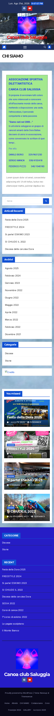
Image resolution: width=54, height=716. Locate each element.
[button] (45, 47)
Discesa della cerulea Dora (19, 249)
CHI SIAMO (24, 703)
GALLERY (27, 710)
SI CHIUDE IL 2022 (15, 241)
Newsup (43, 693)
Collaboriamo (37, 703)
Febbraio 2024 (13, 275)
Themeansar (26, 696)
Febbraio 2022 (12, 327)
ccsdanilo (35, 422)
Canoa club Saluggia (27, 37)
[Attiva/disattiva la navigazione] (25, 47)
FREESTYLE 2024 (14, 227)
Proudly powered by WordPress (19, 693)
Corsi (47, 703)
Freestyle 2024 (14, 710)
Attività (15, 703)
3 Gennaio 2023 (18, 485)
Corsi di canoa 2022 (12, 610)
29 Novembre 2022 (19, 516)
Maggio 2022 (12, 305)
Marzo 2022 (11, 319)
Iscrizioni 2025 (39, 710)
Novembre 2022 (13, 290)
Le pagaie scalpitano (13, 623)
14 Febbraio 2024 (19, 454)
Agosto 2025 (12, 268)
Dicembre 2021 (13, 334)
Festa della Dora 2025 (16, 219)
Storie (8, 360)
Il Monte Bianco (10, 630)
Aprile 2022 (11, 312)
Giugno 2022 (12, 297)
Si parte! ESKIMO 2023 (17, 234)
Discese (9, 353)
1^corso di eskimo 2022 (14, 617)
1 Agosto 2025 (17, 422)
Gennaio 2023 (12, 283)
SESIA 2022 (8, 603)
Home (7, 703)
